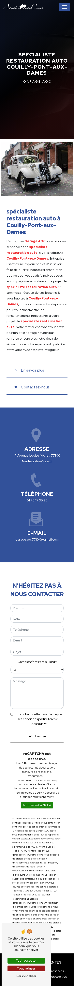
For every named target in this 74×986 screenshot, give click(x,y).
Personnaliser (26, 976)
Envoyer (41, 736)
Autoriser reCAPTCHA (37, 805)
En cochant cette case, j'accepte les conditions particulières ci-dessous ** (39, 719)
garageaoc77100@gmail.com (37, 539)
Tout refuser (26, 968)
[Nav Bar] (64, 7)
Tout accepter (26, 960)
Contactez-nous (35, 387)
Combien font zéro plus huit (37, 662)
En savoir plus (32, 370)
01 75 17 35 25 (37, 500)
